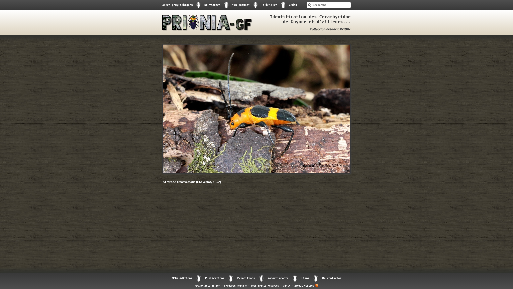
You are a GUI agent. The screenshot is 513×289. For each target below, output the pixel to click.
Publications (214, 278)
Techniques (269, 5)
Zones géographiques (177, 5)
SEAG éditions (182, 278)
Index (293, 5)
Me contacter (331, 278)
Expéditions (246, 278)
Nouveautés (212, 5)
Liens (305, 278)
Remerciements (278, 278)
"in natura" (241, 5)
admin (286, 285)
